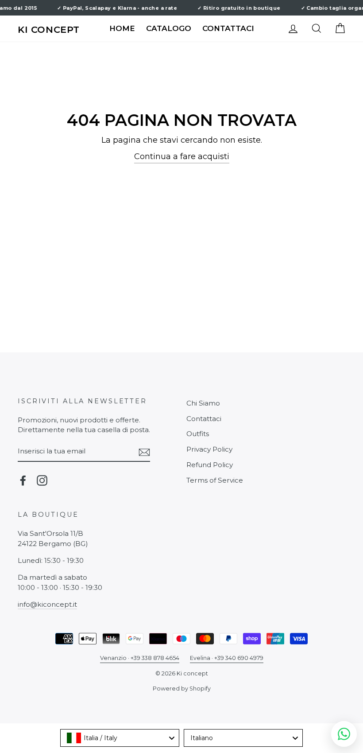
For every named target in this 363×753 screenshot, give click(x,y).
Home (122, 28)
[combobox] (119, 738)
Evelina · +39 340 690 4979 (226, 658)
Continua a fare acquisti (181, 156)
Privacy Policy (209, 449)
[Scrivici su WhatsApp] (344, 734)
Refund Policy (209, 464)
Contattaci (228, 28)
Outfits (197, 433)
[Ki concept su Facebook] (23, 480)
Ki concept (49, 29)
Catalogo (168, 28)
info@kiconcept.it (47, 604)
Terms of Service (214, 480)
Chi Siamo (203, 403)
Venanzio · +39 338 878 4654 (139, 658)
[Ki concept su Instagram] (42, 480)
